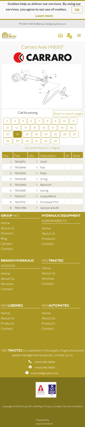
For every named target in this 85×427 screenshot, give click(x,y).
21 (17, 134)
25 (55, 134)
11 (73, 121)
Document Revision (37, 148)
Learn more (44, 15)
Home (5, 222)
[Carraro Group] (42, 53)
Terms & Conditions (73, 406)
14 (25, 128)
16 (43, 128)
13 (16, 128)
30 (27, 141)
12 (7, 128)
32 (45, 141)
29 (17, 141)
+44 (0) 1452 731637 (44, 367)
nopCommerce (44, 423)
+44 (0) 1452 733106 (44, 362)
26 (64, 134)
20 (7, 134)
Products (48, 238)
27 (74, 134)
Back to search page (67, 113)
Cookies (57, 406)
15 (34, 128)
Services (7, 283)
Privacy (48, 406)
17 (53, 128)
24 (45, 134)
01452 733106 (28, 24)
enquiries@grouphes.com (52, 24)
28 (7, 141)
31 (36, 141)
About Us (7, 228)
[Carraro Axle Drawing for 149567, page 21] (42, 86)
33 (55, 141)
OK (77, 9)
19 (71, 128)
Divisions (7, 233)
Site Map (38, 406)
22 (27, 134)
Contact (7, 248)
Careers (7, 243)
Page (54, 148)
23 (36, 134)
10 (64, 121)
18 (62, 128)
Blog (4, 238)
